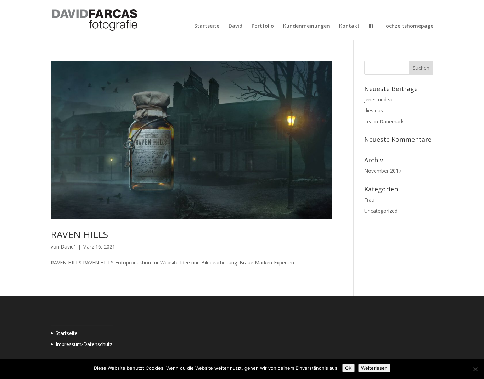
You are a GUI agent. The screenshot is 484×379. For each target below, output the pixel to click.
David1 (69, 246)
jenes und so (379, 99)
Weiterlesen (374, 368)
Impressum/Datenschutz (84, 344)
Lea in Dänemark (384, 121)
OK (348, 368)
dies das (373, 110)
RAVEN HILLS (79, 234)
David (235, 26)
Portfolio (263, 26)
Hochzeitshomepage (407, 26)
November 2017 (382, 170)
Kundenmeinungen (306, 26)
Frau (369, 199)
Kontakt (349, 26)
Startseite (206, 26)
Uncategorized (381, 210)
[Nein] (475, 369)
